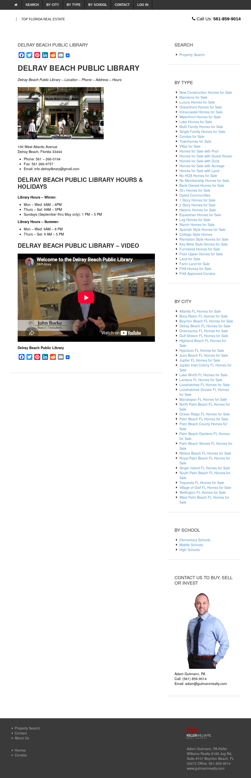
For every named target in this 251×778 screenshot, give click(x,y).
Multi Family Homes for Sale (201, 126)
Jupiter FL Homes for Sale (199, 360)
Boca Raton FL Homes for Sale (203, 316)
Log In (142, 5)
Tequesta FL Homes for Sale (201, 482)
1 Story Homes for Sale (197, 200)
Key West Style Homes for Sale (203, 244)
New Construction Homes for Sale (205, 92)
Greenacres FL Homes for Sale (203, 330)
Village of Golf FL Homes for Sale (205, 487)
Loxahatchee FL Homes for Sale (204, 384)
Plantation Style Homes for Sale (203, 239)
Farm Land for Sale (194, 263)
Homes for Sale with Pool (198, 151)
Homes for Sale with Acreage (202, 165)
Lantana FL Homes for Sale (200, 379)
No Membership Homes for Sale (204, 180)
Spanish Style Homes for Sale (202, 229)
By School (97, 5)
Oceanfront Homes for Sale (200, 107)
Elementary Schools (194, 539)
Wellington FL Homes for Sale (202, 492)
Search (32, 5)
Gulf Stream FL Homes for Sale (203, 335)
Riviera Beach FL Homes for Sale (205, 453)
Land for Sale (189, 258)
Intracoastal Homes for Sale (201, 111)
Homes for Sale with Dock (199, 160)
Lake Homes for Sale (195, 121)
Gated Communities (194, 195)
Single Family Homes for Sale (202, 131)
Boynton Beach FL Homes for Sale (206, 320)
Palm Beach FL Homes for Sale (203, 418)
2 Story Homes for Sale (197, 204)
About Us (22, 737)
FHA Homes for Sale (195, 268)
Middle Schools (191, 544)
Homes (20, 750)
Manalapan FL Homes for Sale (203, 399)
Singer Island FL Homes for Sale (204, 467)
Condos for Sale (191, 136)
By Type (74, 5)
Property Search (192, 54)
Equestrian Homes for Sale (200, 214)
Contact (122, 5)
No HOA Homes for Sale (198, 175)
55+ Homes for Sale (194, 190)
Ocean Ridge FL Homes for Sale (204, 414)
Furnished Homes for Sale (199, 249)
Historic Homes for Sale (197, 209)
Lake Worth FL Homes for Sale (203, 374)
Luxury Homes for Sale (197, 102)
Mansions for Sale (193, 97)
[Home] (16, 5)
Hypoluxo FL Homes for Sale (201, 350)
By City (52, 5)
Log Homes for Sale (194, 219)
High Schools (189, 549)
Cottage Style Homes (195, 234)
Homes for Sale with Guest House (205, 155)
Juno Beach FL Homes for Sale (203, 355)
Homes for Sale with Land (199, 170)
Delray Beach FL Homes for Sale (204, 325)
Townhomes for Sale (195, 141)
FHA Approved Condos (197, 273)
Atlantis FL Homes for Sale (200, 311)
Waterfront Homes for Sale (200, 116)
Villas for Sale (190, 146)
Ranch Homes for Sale (196, 224)
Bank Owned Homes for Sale (201, 185)
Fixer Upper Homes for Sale (201, 253)
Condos (21, 755)
